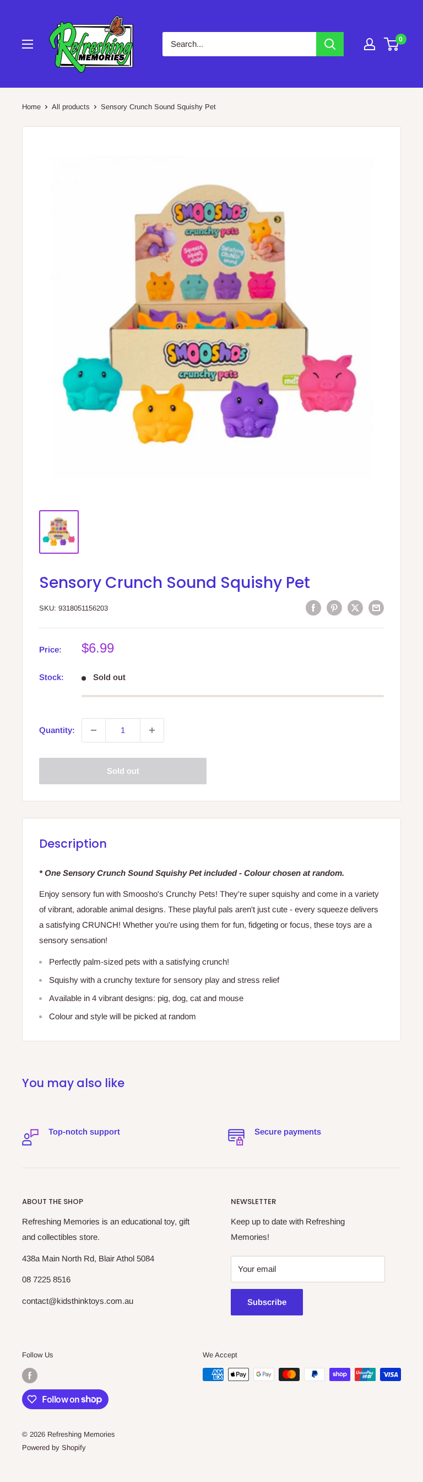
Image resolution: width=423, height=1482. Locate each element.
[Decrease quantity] (93, 730)
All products (71, 107)
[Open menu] (27, 44)
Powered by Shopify (54, 1447)
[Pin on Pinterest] (334, 608)
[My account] (369, 44)
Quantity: (57, 730)
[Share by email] (376, 608)
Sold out (123, 770)
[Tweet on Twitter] (355, 608)
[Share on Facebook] (313, 608)
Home (31, 107)
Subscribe (266, 1302)
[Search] (330, 44)
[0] (392, 44)
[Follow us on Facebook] (29, 1375)
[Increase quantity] (152, 730)
